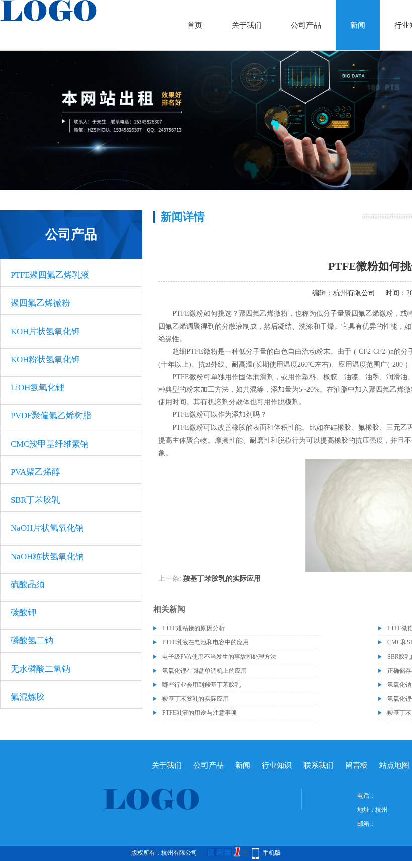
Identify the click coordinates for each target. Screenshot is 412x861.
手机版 (272, 852)
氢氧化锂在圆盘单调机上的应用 (204, 670)
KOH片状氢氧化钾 (45, 331)
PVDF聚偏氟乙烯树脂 (51, 415)
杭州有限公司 (354, 293)
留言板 (356, 765)
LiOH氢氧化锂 (37, 387)
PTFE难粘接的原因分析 (193, 628)
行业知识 (277, 765)
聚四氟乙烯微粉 (40, 303)
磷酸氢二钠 (32, 640)
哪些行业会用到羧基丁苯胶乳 (201, 684)
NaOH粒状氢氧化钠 (47, 556)
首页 (194, 25)
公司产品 (306, 25)
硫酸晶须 (28, 584)
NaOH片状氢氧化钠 (47, 528)
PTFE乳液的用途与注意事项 (199, 712)
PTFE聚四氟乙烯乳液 (50, 275)
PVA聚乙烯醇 (35, 472)
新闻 (357, 25)
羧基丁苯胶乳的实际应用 (222, 578)
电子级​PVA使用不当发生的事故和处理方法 (219, 656)
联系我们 (318, 765)
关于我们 (247, 25)
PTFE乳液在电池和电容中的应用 (205, 642)
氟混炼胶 (28, 697)
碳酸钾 (23, 612)
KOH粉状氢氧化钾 (45, 359)
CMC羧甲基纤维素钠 (50, 444)
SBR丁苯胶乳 (35, 500)
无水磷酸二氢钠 (40, 669)
